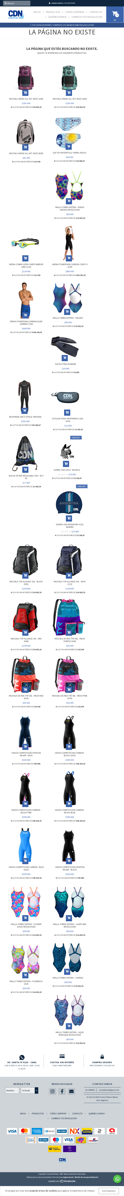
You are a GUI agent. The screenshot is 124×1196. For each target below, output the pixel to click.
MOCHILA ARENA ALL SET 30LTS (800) (26, 153)
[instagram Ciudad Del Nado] (52, 1091)
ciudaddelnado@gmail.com (109, 1090)
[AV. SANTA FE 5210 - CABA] (22, 1057)
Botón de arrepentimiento (86, 1177)
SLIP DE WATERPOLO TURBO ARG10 (69, 152)
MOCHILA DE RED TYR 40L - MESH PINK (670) (69, 697)
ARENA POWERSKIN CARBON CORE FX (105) (70, 265)
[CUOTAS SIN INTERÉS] (62, 1057)
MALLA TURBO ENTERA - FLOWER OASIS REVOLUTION (26, 925)
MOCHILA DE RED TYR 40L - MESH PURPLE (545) (70, 640)
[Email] (71, 1091)
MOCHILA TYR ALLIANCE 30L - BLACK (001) (26, 583)
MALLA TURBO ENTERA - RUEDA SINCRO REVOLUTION (69, 208)
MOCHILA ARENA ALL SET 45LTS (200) (26, 98)
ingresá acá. (68, 1177)
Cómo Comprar (74, 12)
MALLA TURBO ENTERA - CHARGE (68, 977)
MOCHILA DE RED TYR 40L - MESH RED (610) (26, 697)
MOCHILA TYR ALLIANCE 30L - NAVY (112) (70, 583)
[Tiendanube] (62, 1182)
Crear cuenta (57, 3)
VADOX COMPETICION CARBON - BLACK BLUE (70, 811)
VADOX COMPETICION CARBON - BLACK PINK (26, 811)
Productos (52, 12)
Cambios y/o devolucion (86, 16)
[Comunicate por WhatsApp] (117, 1179)
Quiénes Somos (57, 16)
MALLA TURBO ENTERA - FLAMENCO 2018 (26, 982)
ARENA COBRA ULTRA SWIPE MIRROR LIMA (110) (26, 265)
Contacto (95, 12)
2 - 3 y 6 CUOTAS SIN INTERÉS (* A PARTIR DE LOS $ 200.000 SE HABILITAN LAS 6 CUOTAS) (62, 25)
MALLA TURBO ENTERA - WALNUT (68, 317)
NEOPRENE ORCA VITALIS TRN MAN (25, 416)
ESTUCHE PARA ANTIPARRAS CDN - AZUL (68, 420)
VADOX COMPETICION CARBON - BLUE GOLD (26, 868)
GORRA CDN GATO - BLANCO (67, 469)
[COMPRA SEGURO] (102, 1057)
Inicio (37, 12)
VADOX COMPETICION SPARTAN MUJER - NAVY (26, 754)
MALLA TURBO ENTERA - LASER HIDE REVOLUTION (69, 925)
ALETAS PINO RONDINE (65, 364)
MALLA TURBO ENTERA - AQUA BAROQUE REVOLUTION (70, 1033)
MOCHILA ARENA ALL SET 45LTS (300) (70, 98)
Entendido (108, 1191)
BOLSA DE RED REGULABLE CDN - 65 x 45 (26, 477)
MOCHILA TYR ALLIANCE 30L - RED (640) (26, 640)
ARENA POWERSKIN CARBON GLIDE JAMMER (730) (26, 322)
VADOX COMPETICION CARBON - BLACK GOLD (70, 754)
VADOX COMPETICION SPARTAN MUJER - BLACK (69, 868)
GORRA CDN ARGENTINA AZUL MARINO (70, 525)
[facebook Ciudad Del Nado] (62, 1091)
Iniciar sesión (70, 3)
